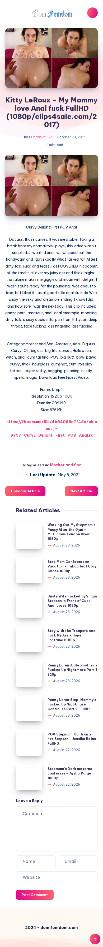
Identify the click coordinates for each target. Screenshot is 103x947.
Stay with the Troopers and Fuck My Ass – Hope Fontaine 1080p (72, 635)
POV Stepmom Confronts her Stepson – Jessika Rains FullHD (72, 739)
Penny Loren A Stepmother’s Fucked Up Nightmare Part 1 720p (72, 670)
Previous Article (25, 491)
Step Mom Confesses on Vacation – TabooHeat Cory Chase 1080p (72, 566)
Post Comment (35, 895)
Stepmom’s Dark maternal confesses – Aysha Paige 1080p (70, 773)
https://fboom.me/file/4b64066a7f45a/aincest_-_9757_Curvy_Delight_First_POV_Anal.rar (51, 428)
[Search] (92, 12)
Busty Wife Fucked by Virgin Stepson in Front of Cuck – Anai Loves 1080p (72, 601)
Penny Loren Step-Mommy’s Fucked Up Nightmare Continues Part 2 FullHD (72, 704)
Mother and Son (66, 464)
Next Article (81, 491)
